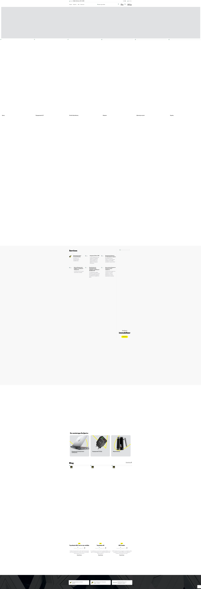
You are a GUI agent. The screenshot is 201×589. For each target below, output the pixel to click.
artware (101, 548)
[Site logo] (101, 4)
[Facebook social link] (124, 1)
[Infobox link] (76, 258)
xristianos (80, 548)
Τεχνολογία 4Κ (100, 545)
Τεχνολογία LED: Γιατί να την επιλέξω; (79, 545)
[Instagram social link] (125, 1)
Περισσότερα (128, 462)
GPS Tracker (122, 545)
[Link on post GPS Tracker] (122, 504)
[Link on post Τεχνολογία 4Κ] (100, 504)
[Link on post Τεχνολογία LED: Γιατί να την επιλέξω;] (79, 504)
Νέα (79, 543)
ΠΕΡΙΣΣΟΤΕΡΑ (124, 336)
